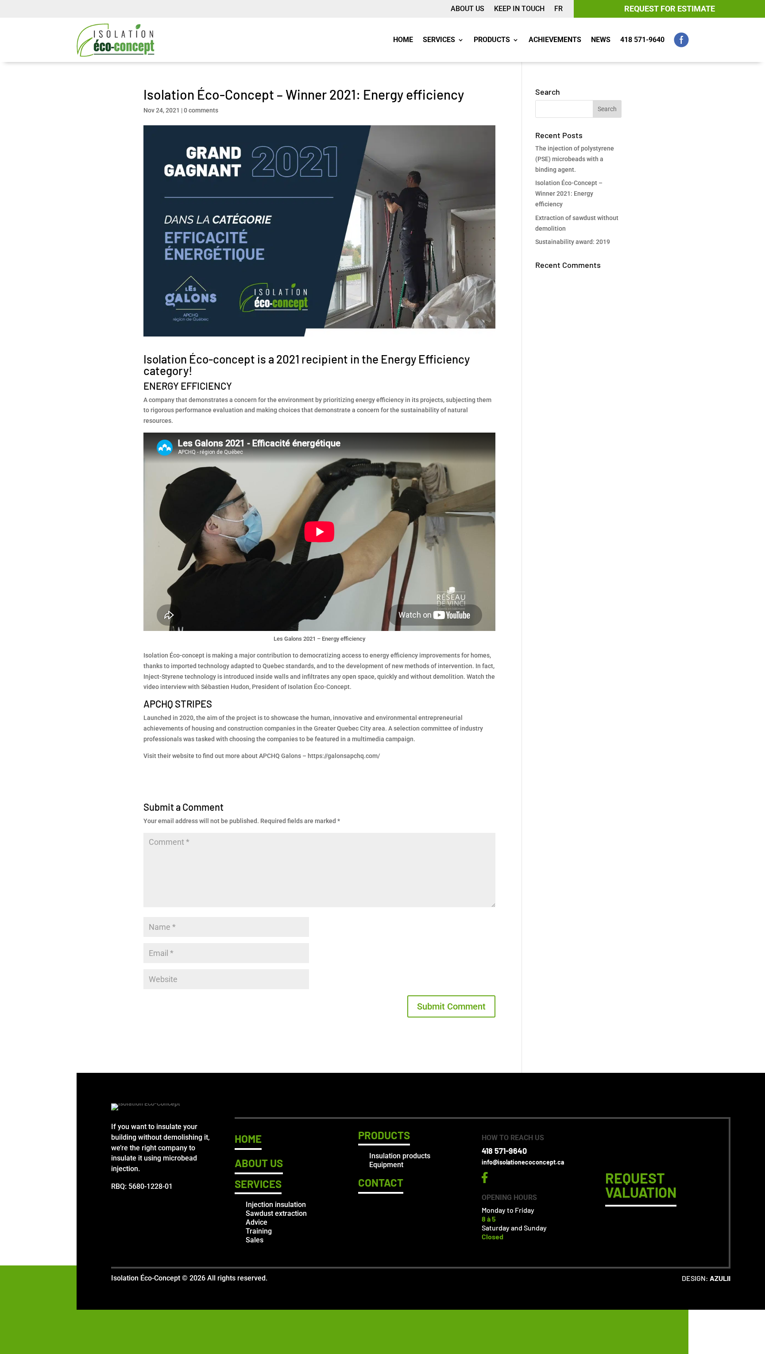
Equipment (386, 1165)
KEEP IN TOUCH (519, 9)
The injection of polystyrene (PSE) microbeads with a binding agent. (574, 159)
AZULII (720, 1278)
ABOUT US (467, 9)
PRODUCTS (492, 39)
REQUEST (640, 1184)
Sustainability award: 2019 (572, 241)
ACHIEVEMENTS (555, 39)
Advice (256, 1222)
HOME (403, 39)
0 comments (201, 110)
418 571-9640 (642, 39)
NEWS (600, 39)
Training (259, 1231)
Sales (254, 1240)
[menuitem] (558, 10)
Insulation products (399, 1156)
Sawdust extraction (276, 1213)
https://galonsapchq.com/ (344, 755)
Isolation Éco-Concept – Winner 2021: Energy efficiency (569, 193)
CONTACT (380, 1182)
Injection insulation (276, 1204)
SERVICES (439, 39)
